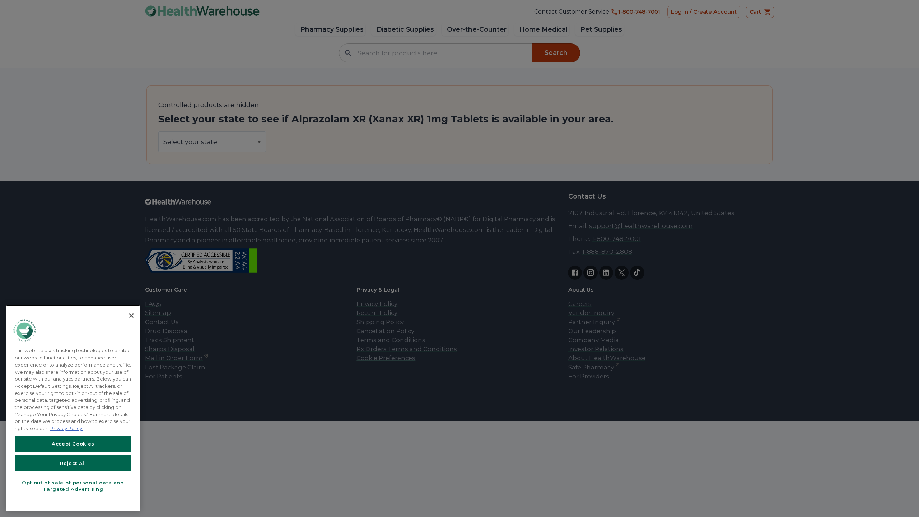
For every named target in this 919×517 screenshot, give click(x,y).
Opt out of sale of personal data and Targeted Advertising (73, 486)
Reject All (73, 463)
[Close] (131, 315)
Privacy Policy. (66, 428)
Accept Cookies (73, 444)
